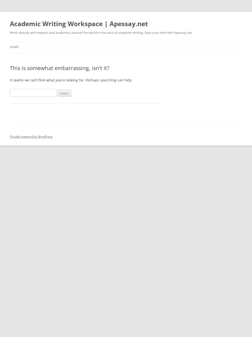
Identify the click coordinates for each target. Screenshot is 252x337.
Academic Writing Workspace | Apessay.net (79, 23)
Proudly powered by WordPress (31, 136)
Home (14, 47)
